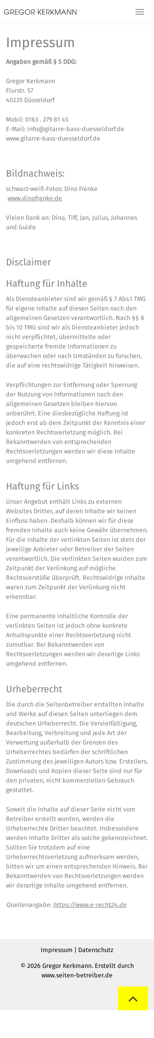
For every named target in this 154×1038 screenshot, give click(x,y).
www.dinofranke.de (35, 198)
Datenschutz (95, 950)
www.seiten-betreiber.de (77, 975)
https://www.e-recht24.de (89, 904)
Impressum (57, 950)
